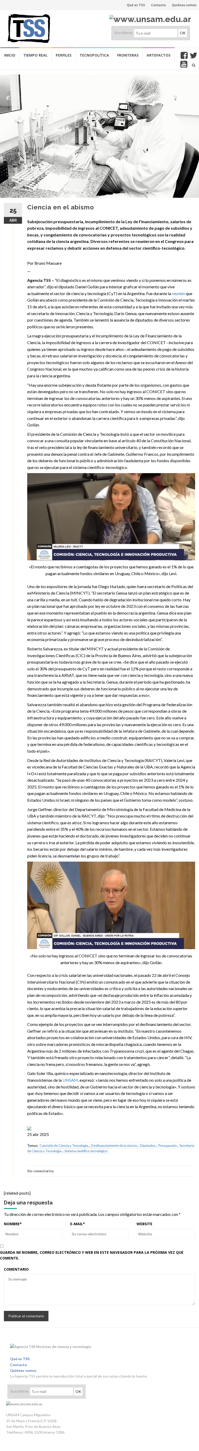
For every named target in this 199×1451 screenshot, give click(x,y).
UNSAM (70, 1080)
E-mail (77, 1223)
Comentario (16, 1269)
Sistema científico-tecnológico (86, 1151)
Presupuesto (167, 1145)
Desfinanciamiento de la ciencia (114, 1145)
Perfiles (64, 55)
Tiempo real (35, 55)
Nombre (13, 1223)
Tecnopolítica (94, 55)
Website (144, 1223)
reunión (178, 293)
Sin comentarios (40, 1171)
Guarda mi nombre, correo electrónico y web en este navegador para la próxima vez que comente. (91, 1255)
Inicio (9, 55)
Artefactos (158, 55)
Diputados (147, 1145)
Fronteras (128, 55)
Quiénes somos (184, 5)
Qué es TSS (136, 5)
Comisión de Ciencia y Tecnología (64, 1145)
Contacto (158, 5)
